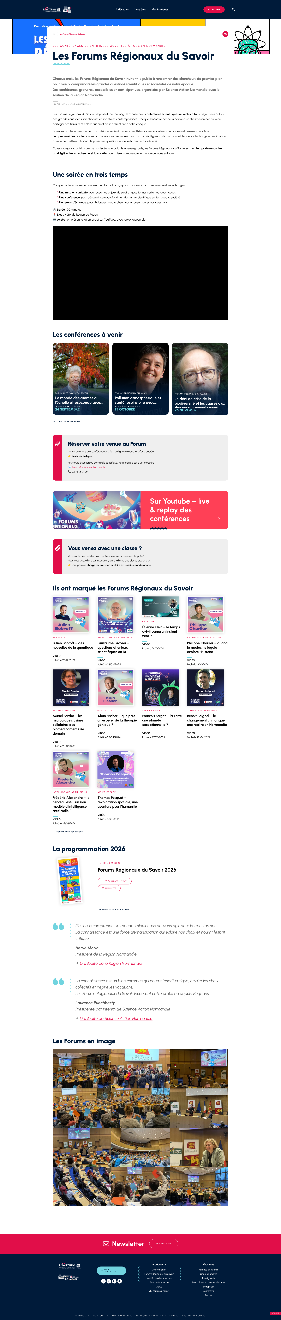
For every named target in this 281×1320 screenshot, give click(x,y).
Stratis (275, 1313)
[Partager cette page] (225, 34)
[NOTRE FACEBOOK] (109, 1281)
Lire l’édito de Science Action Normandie (116, 1018)
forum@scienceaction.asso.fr (88, 467)
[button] (82, 1068)
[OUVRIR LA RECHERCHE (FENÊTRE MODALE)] (233, 9)
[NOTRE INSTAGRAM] (103, 1281)
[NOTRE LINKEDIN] (114, 1281)
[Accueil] (54, 34)
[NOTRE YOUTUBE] (119, 1281)
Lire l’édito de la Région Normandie (111, 963)
